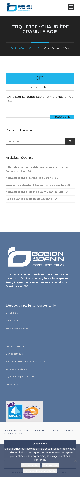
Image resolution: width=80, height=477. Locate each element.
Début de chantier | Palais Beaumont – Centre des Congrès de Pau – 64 (37, 169)
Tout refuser (50, 465)
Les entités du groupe (17, 327)
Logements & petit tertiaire (20, 376)
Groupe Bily (12, 312)
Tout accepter (30, 465)
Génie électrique (14, 353)
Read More (62, 117)
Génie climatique (15, 346)
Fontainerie (12, 383)
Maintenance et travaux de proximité (25, 361)
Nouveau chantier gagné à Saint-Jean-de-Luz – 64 (37, 191)
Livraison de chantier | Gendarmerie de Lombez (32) (38, 185)
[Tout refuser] (75, 460)
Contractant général (17, 368)
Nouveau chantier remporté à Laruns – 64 (32, 178)
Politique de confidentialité (40, 470)
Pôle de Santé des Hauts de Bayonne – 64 (31, 199)
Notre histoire (13, 320)
